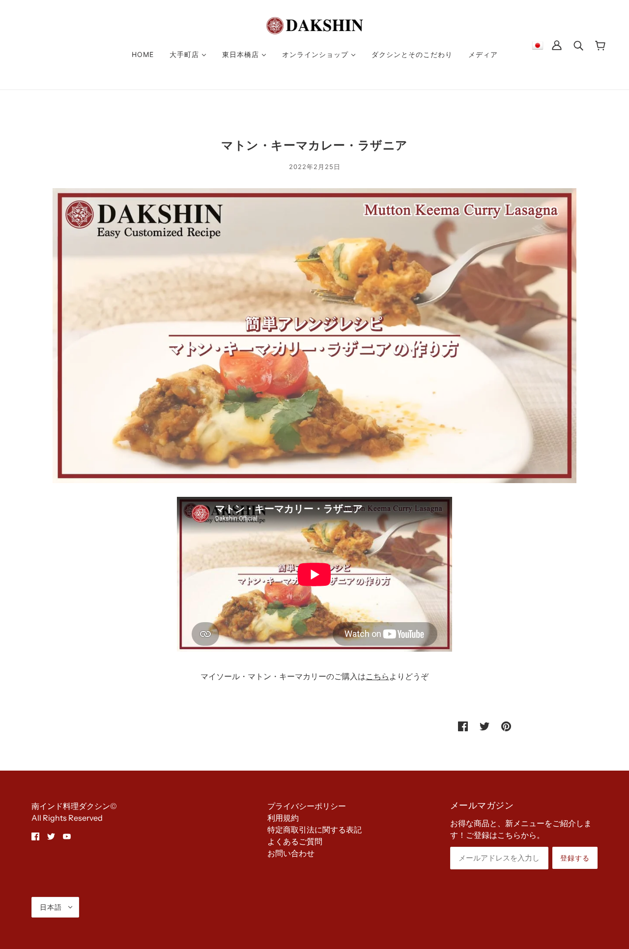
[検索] (578, 45)
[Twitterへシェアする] (484, 725)
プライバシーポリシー (306, 806)
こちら (377, 676)
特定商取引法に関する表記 (314, 829)
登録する (575, 858)
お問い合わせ (290, 853)
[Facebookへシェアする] (463, 725)
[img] (35, 835)
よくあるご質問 (294, 841)
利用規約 (283, 818)
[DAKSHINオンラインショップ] (315, 24)
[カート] (600, 45)
